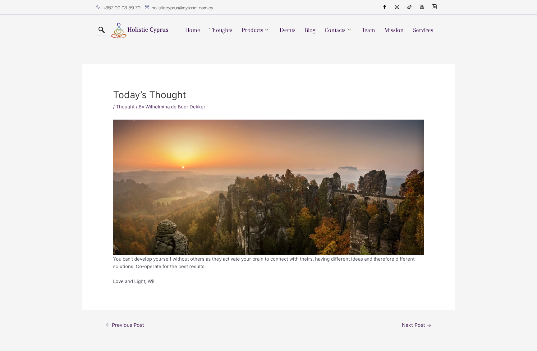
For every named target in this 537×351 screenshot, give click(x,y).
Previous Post (125, 325)
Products (252, 30)
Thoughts (220, 30)
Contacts (335, 30)
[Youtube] (421, 7)
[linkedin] (434, 7)
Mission (394, 30)
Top (522, 336)
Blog (310, 30)
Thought (125, 107)
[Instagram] (397, 7)
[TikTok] (409, 7)
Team (368, 30)
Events (288, 30)
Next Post (416, 325)
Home (192, 30)
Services (423, 30)
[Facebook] (384, 7)
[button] (101, 30)
